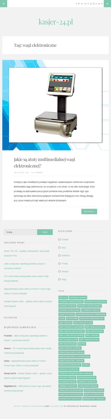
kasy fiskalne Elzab (68, 340)
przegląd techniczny (68, 369)
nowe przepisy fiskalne (70, 348)
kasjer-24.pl (55, 21)
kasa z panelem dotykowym (71, 335)
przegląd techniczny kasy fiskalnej (75, 373)
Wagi (64, 279)
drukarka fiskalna (78, 297)
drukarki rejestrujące (69, 310)
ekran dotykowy (66, 314)
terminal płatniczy (67, 386)
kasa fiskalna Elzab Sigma (71, 327)
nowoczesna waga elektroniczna (74, 357)
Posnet (86, 365)
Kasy (64, 247)
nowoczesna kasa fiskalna (71, 352)
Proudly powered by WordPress (28, 406)
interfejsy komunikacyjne (91, 318)
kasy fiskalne (92, 335)
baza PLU (63, 297)
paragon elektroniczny (69, 365)
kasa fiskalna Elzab (83, 323)
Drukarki (65, 239)
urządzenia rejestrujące (70, 390)
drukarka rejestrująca (95, 302)
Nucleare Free (57, 406)
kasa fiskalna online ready (71, 331)
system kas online (67, 382)
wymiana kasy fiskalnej (93, 399)
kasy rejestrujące (67, 344)
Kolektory (66, 255)
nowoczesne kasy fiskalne (71, 361)
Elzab (61, 318)
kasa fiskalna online (94, 327)
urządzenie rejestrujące (70, 394)
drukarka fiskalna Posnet (71, 302)
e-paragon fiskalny (90, 310)
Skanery (65, 271)
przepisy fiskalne (67, 378)
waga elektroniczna (94, 394)
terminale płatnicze (87, 382)
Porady (65, 263)
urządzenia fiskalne (88, 386)
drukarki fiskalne (67, 306)
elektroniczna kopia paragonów (90, 314)
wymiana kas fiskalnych (70, 399)
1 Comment (38, 172)
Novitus (81, 344)
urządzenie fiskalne (94, 390)
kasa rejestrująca (94, 331)
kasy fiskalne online (89, 340)
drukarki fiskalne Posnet (89, 306)
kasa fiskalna (65, 323)
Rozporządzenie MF (86, 378)
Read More (88, 212)
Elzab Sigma (72, 318)
